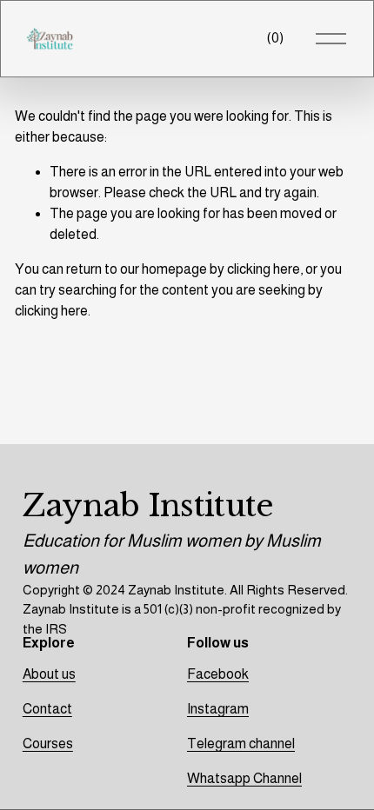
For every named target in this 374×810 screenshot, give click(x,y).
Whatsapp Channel (244, 778)
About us (49, 674)
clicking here (263, 269)
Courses (48, 743)
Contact (47, 708)
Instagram (218, 708)
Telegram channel (241, 743)
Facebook (218, 674)
